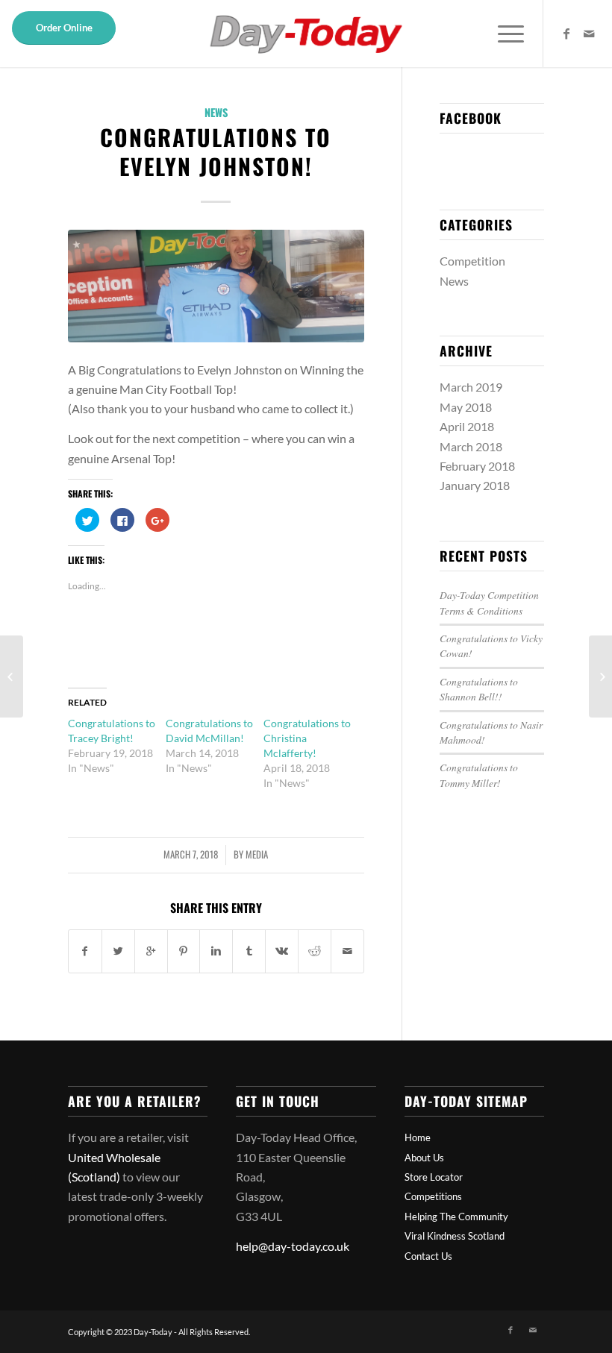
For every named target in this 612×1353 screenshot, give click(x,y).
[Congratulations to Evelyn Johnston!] (216, 286)
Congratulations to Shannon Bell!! (479, 688)
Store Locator (434, 1177)
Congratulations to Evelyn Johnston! (215, 151)
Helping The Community (456, 1216)
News (216, 112)
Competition (472, 261)
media (257, 854)
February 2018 (477, 466)
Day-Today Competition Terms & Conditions (489, 602)
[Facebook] (566, 33)
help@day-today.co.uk (292, 1246)
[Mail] (589, 33)
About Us (424, 1158)
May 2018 (466, 407)
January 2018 (475, 485)
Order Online (64, 28)
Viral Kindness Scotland (455, 1236)
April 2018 (467, 426)
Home (418, 1137)
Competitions (433, 1196)
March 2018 (471, 446)
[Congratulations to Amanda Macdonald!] (11, 676)
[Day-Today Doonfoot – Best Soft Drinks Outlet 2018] (600, 676)
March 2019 (471, 387)
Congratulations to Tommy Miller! (479, 774)
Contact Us (428, 1256)
